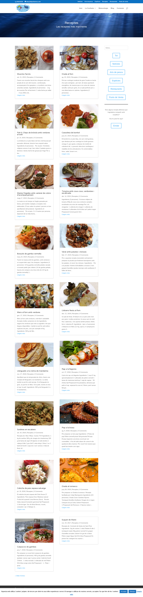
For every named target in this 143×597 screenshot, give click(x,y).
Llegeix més (21, 95)
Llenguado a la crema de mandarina (32, 371)
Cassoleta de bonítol (71, 132)
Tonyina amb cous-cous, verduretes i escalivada (78, 192)
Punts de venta (123, 1)
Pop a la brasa (68, 427)
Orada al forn (67, 74)
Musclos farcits (24, 74)
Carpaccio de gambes (26, 547)
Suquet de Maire (69, 520)
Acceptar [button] (123, 591)
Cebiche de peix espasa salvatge (31, 488)
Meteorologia (103, 8)
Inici (80, 8)
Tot (116, 55)
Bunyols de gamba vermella (29, 254)
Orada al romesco (69, 486)
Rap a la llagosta (69, 369)
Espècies (97, 1)
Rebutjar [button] (132, 591)
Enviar (116, 126)
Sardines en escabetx (26, 429)
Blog (112, 8)
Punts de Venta (116, 97)
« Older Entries (20, 576)
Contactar (120, 8)
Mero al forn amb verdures (28, 312)
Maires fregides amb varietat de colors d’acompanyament (34, 194)
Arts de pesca (88, 1)
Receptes (105, 1)
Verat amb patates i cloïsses (74, 252)
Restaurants (113, 1)
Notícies (80, 1)
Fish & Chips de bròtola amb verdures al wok (33, 133)
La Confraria (89, 8)
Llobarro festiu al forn (71, 310)
